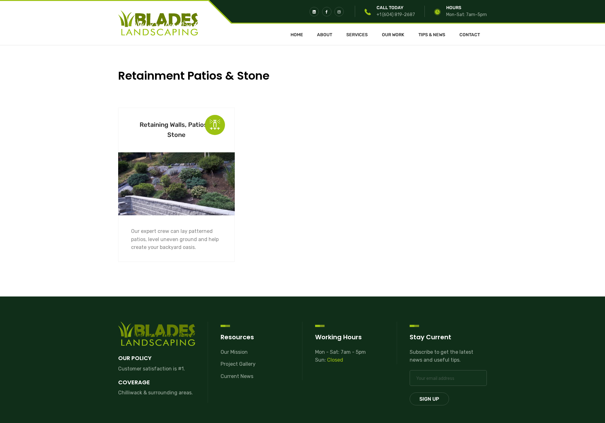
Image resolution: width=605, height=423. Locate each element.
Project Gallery (238, 364)
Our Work (393, 35)
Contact (469, 35)
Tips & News (431, 35)
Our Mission (234, 352)
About (324, 35)
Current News (237, 376)
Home (297, 35)
